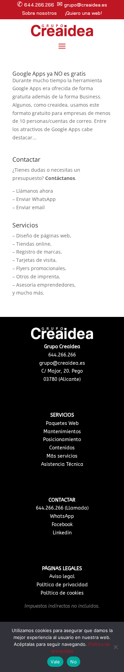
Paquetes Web (62, 423)
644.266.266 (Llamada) (62, 508)
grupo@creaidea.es (62, 363)
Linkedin (62, 533)
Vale (55, 661)
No (73, 661)
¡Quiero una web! (83, 13)
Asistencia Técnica (62, 464)
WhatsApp (62, 516)
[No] (115, 646)
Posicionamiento (62, 439)
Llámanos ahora (34, 191)
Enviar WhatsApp (36, 199)
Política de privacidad (62, 585)
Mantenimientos (62, 432)
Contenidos (62, 448)
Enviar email (30, 207)
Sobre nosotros (39, 13)
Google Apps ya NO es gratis (49, 73)
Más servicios (62, 456)
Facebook (62, 524)
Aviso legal (62, 576)
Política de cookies (62, 593)
